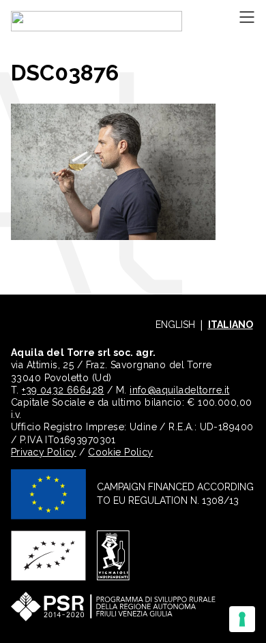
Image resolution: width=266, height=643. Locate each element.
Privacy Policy (43, 452)
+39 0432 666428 (63, 390)
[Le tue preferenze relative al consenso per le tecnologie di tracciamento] (242, 619)
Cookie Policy (120, 452)
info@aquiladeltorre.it (179, 390)
